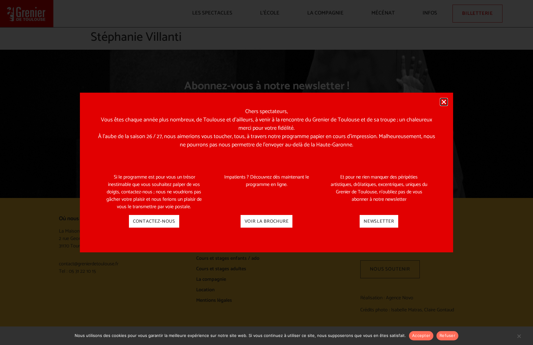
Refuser (447, 335)
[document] (266, 172)
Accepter (421, 335)
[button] (444, 102)
